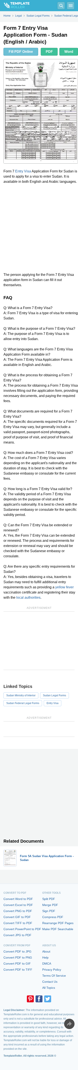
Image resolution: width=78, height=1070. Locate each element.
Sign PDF (48, 911)
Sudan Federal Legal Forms (22, 703)
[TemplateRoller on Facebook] (39, 998)
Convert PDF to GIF (17, 963)
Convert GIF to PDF (17, 917)
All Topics (48, 987)
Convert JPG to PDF (17, 935)
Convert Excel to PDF (18, 905)
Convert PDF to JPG (17, 951)
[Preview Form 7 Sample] (40, 111)
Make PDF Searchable (57, 929)
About (46, 951)
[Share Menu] (69, 1024)
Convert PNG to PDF (17, 911)
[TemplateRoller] (14, 5)
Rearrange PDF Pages (57, 923)
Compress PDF (52, 917)
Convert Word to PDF (18, 899)
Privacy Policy (51, 969)
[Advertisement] (39, 228)
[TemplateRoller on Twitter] (47, 998)
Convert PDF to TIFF (17, 969)
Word (68, 51)
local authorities (28, 597)
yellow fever (64, 587)
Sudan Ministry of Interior (21, 695)
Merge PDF (50, 905)
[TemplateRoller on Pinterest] (30, 998)
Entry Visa (23, 171)
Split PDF (48, 899)
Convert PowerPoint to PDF (22, 929)
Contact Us (49, 981)
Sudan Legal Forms (54, 695)
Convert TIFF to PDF (17, 923)
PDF (49, 51)
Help (45, 957)
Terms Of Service (54, 975)
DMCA (46, 963)
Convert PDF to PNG (17, 957)
